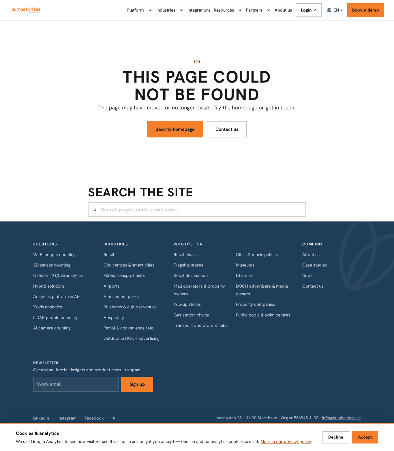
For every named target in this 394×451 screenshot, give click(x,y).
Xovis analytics (47, 307)
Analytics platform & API (56, 296)
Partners (254, 10)
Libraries (244, 275)
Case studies (314, 265)
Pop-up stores (187, 304)
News (307, 275)
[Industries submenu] (181, 10)
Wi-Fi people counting (54, 255)
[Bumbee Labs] (26, 10)
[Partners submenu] (268, 10)
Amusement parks (121, 296)
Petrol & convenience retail (129, 328)
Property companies (255, 304)
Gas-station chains (191, 315)
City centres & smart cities (129, 265)
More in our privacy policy (285, 441)
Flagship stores (188, 265)
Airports (111, 286)
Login (309, 10)
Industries (165, 10)
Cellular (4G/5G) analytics (58, 275)
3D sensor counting (51, 265)
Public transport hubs (124, 275)
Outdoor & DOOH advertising (132, 338)
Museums (245, 265)
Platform (135, 10)
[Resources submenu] (239, 10)
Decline (335, 437)
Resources (224, 10)
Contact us (227, 129)
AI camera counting (52, 328)
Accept (365, 437)
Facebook (94, 418)
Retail (109, 255)
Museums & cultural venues (130, 307)
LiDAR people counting (55, 317)
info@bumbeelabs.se (341, 417)
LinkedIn (41, 418)
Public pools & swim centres (263, 315)
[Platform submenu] (149, 10)
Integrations (199, 10)
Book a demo (365, 10)
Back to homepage (175, 129)
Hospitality (114, 317)
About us (283, 10)
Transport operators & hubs (201, 325)
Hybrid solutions (49, 286)
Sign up (137, 384)
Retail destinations (191, 275)
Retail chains (186, 255)
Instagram (66, 418)
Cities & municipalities (257, 255)
